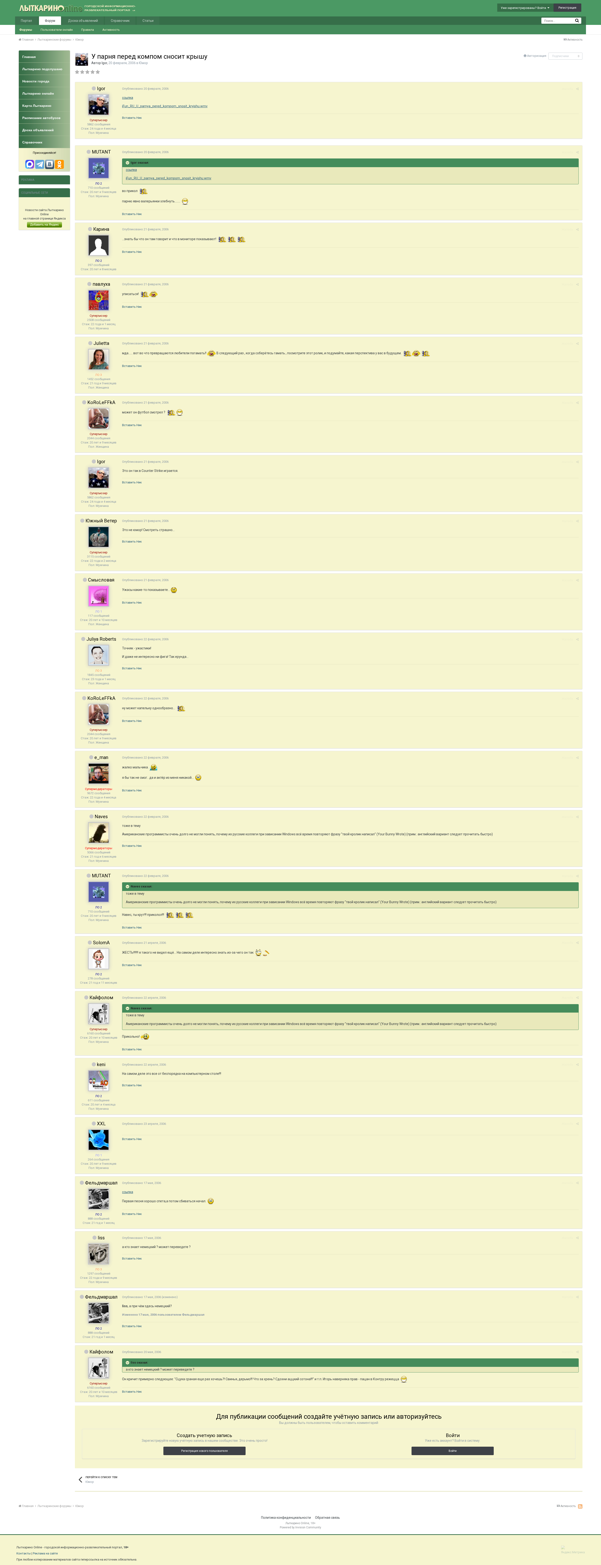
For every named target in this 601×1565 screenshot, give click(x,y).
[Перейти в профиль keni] (98, 1080)
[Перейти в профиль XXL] (98, 1139)
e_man (101, 757)
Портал (26, 21)
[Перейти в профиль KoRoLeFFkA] (98, 418)
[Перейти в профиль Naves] (98, 832)
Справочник (120, 21)
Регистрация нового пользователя (204, 1451)
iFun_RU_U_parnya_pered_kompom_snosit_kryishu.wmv (165, 106)
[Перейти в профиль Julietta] (98, 359)
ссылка (127, 98)
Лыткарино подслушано (42, 69)
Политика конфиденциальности (286, 1517)
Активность (111, 29)
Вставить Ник (132, 117)
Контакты (23, 1553)
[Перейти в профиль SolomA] (98, 958)
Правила (87, 29)
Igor (104, 63)
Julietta (101, 343)
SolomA (101, 942)
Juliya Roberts (101, 639)
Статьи (148, 21)
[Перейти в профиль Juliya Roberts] (98, 655)
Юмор (143, 63)
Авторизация (536, 56)
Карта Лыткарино (36, 106)
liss (101, 1238)
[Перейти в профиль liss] (98, 1253)
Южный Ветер (101, 521)
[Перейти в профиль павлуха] (98, 300)
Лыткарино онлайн (38, 93)
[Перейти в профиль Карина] (98, 245)
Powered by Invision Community (300, 1527)
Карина (101, 229)
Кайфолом (101, 997)
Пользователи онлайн (57, 29)
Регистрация (567, 7)
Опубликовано (145, 88)
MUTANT (101, 152)
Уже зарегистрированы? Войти (524, 8)
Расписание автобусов (41, 118)
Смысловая (101, 580)
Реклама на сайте (45, 1553)
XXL (101, 1123)
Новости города (35, 81)
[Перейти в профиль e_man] (98, 773)
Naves (101, 816)
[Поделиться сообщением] (577, 89)
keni (101, 1064)
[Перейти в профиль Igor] (81, 59)
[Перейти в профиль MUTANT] (98, 168)
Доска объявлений (83, 21)
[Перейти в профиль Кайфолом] (98, 1013)
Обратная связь (327, 1517)
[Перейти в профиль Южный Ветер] (98, 536)
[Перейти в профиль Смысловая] (98, 596)
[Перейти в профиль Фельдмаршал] (98, 1199)
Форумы (25, 29)
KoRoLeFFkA (101, 402)
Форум (50, 21)
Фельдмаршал (101, 1183)
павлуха (101, 284)
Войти (453, 1451)
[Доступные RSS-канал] (580, 1506)
